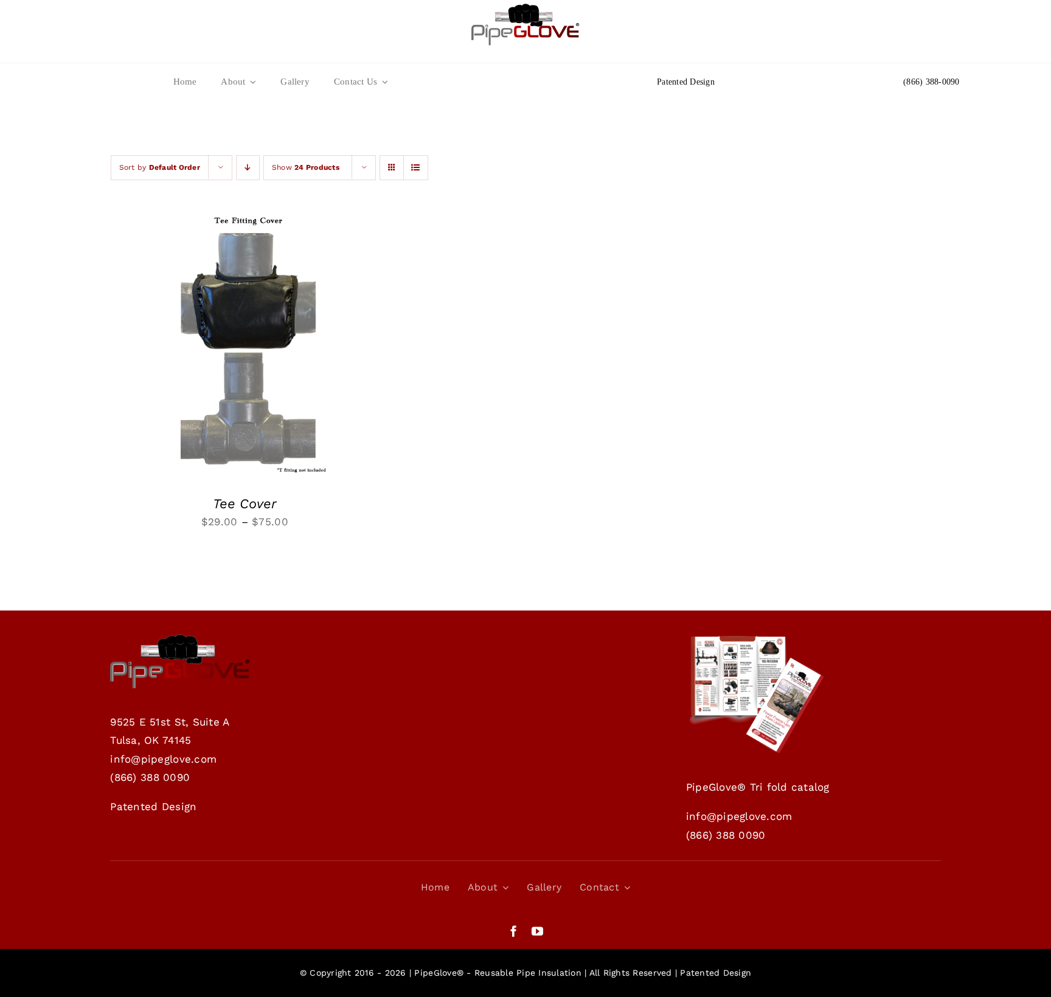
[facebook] (513, 931)
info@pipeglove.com (163, 759)
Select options (208, 344)
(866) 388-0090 (931, 81)
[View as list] (416, 168)
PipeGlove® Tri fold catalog (758, 787)
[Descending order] (248, 167)
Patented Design (686, 81)
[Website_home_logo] (525, 8)
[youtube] (537, 931)
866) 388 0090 (152, 777)
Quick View (291, 344)
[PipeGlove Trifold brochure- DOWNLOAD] (756, 639)
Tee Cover (245, 503)
